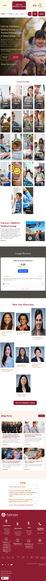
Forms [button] (16, 13)
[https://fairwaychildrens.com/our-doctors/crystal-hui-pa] (22, 355)
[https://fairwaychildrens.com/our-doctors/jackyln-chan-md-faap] (7, 321)
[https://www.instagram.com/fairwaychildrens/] (8, 564)
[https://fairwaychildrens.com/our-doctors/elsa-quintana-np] (38, 322)
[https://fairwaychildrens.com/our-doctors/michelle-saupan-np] (7, 355)
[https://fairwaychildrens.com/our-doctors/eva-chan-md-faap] (23, 322)
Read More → (6, 444)
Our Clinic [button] (3, 13)
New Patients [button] (10, 13)
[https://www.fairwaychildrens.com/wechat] (3, 5)
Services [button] (22, 13)
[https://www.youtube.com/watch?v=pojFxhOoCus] (6, 5)
